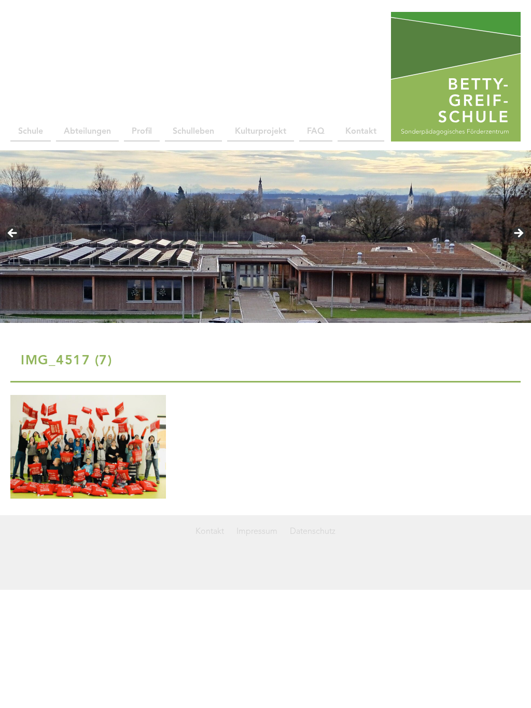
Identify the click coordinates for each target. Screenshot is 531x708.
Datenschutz (313, 532)
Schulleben (193, 132)
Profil (142, 132)
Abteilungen (87, 132)
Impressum (256, 532)
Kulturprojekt (260, 132)
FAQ (316, 132)
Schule (30, 132)
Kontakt (360, 132)
